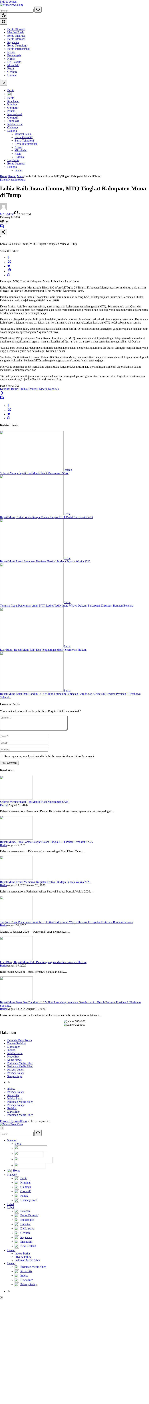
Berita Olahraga (16, 35)
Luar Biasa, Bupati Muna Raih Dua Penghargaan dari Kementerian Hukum (43, 649)
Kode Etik (13, 1056)
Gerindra (12, 71)
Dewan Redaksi (16, 1043)
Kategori (12, 1140)
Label (10, 1204)
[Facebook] (8, 257)
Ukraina (12, 75)
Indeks (11, 1049)
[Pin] (9, 271)
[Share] (3, 232)
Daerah (4, 179)
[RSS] (8, 1082)
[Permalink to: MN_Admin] (3, 208)
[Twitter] (9, 262)
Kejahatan (13, 42)
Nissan (11, 52)
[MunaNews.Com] (11, 4)
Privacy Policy (15, 1069)
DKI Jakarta (14, 61)
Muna (22, 179)
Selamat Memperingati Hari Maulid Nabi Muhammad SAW (34, 473)
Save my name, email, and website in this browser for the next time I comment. (49, 756)
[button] (38, 10)
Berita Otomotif (16, 29)
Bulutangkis (14, 55)
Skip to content (8, 1)
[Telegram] (8, 266)
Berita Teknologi (17, 45)
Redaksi (12, 1108)
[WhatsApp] (8, 275)
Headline (13, 179)
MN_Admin (7, 214)
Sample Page (14, 1076)
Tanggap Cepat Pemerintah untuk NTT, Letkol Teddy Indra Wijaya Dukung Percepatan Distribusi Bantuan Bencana (66, 605)
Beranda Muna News (19, 1040)
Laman (11, 1250)
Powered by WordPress (13, 1121)
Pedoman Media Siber (20, 1063)
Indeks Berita (15, 1053)
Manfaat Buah (15, 32)
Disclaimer (13, 1046)
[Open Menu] (3, 22)
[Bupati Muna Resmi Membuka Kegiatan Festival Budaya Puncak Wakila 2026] (32, 558)
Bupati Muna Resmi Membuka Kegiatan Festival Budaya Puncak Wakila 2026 (45, 561)
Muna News (14, 1059)
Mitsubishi (13, 65)
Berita (67, 514)
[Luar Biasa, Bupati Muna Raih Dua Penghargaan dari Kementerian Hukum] (32, 646)
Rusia (10, 68)
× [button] (2, 1128)
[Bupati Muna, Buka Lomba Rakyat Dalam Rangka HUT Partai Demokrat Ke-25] (32, 514)
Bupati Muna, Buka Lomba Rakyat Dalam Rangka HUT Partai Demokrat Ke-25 (46, 517)
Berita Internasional (18, 48)
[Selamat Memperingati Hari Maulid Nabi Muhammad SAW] (32, 469)
